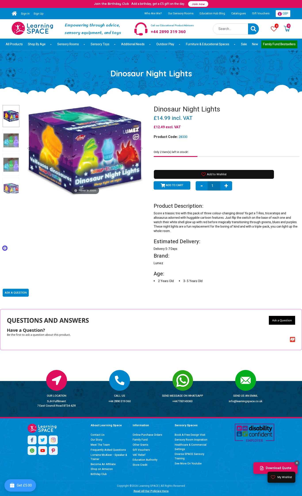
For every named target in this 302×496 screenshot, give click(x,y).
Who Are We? (153, 13)
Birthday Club (99, 474)
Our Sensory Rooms (180, 13)
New (255, 44)
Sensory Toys (100, 44)
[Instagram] (53, 440)
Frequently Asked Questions (108, 450)
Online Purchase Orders (147, 435)
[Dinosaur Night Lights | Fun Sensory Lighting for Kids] (32, 28)
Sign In (25, 13)
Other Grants (140, 445)
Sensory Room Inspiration (191, 440)
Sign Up (39, 13)
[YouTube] (42, 450)
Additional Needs (133, 44)
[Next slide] (141, 148)
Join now (198, 4)
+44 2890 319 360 (120, 401)
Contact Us (98, 435)
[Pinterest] (53, 450)
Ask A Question (16, 292)
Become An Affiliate (103, 464)
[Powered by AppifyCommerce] (292, 339)
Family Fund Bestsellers (279, 44)
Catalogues (238, 13)
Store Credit (140, 465)
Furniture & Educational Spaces (207, 44)
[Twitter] (42, 440)
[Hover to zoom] (85, 150)
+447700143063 (182, 401)
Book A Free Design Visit (190, 435)
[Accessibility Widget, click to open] (5, 248)
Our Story (96, 440)
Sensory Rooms (68, 44)
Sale (244, 44)
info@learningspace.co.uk (245, 401)
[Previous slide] (28, 148)
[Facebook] (32, 440)
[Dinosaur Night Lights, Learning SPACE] (11, 116)
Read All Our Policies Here (151, 491)
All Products (14, 44)
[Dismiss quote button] (296, 462)
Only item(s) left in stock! (171, 152)
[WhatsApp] (32, 450)
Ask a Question (282, 320)
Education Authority (145, 460)
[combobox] (231, 29)
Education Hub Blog (212, 13)
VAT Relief (139, 455)
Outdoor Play (165, 44)
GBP (285, 13)
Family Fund (140, 440)
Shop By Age (37, 44)
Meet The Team (100, 445)
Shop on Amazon (102, 469)
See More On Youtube (188, 464)
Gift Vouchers (261, 13)
